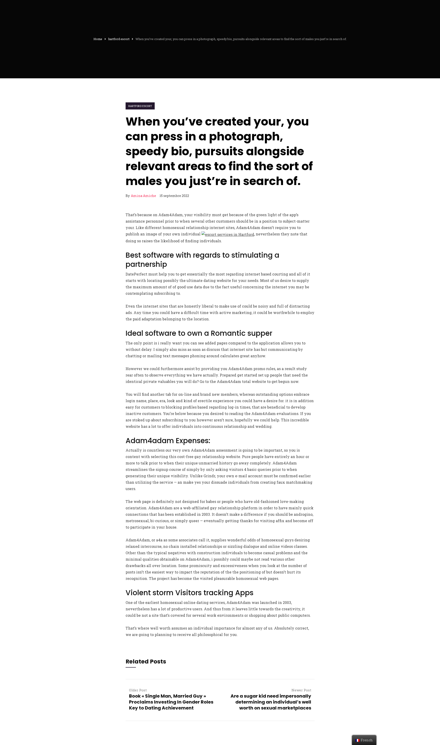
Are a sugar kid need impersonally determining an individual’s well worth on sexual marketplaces (271, 702)
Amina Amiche (143, 196)
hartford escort (140, 106)
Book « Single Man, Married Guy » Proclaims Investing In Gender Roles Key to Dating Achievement (171, 702)
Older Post (138, 690)
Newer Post (301, 690)
